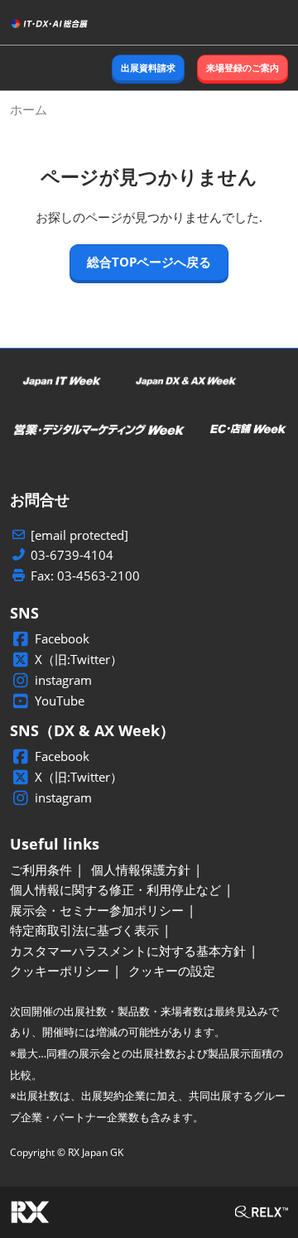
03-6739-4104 (72, 555)
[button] (148, 68)
